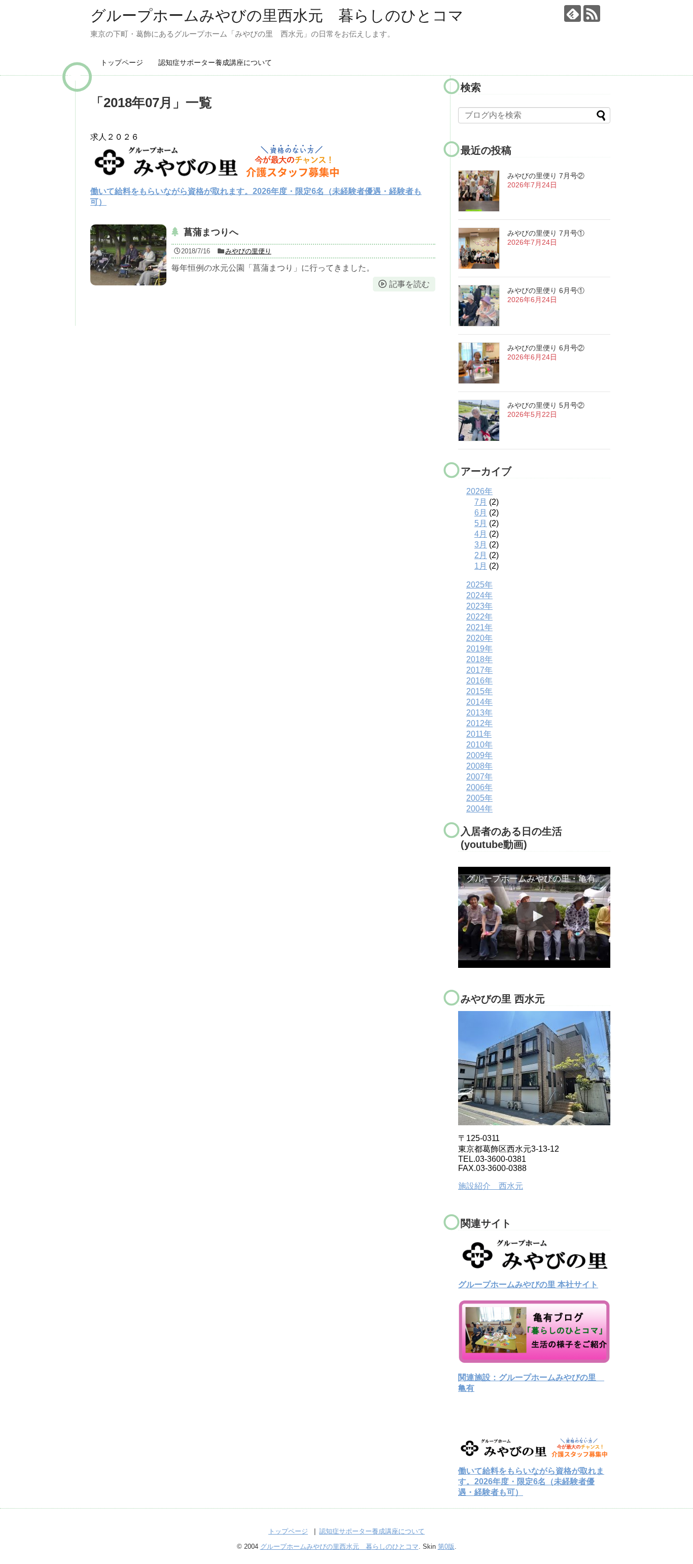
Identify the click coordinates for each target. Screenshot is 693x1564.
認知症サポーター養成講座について (215, 62)
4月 (480, 534)
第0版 (446, 1546)
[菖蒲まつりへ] (128, 254)
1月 (480, 566)
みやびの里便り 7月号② (545, 176)
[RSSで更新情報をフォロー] (591, 13)
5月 (480, 523)
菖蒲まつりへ (211, 232)
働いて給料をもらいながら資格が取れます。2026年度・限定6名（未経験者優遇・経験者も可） (531, 1481)
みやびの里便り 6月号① (545, 290)
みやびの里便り (248, 251)
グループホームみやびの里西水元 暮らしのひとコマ (277, 15)
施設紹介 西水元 (490, 1186)
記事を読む (409, 284)
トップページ (121, 62)
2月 (480, 555)
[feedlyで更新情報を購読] (572, 13)
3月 (480, 544)
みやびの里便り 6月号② (545, 348)
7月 (480, 502)
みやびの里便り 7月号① (545, 233)
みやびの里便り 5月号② (545, 405)
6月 (480, 512)
